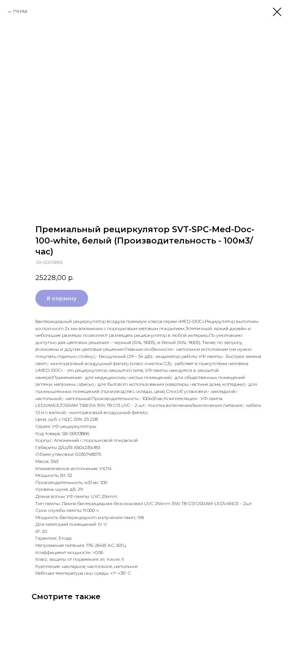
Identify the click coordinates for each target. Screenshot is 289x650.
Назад (20, 11)
